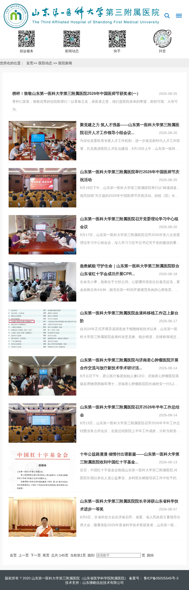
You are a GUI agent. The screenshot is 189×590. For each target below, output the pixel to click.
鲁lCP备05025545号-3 (160, 578)
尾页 (46, 555)
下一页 (36, 555)
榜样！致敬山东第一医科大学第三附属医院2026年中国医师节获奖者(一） (76, 93)
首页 (29, 63)
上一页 (23, 555)
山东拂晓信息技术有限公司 (103, 583)
